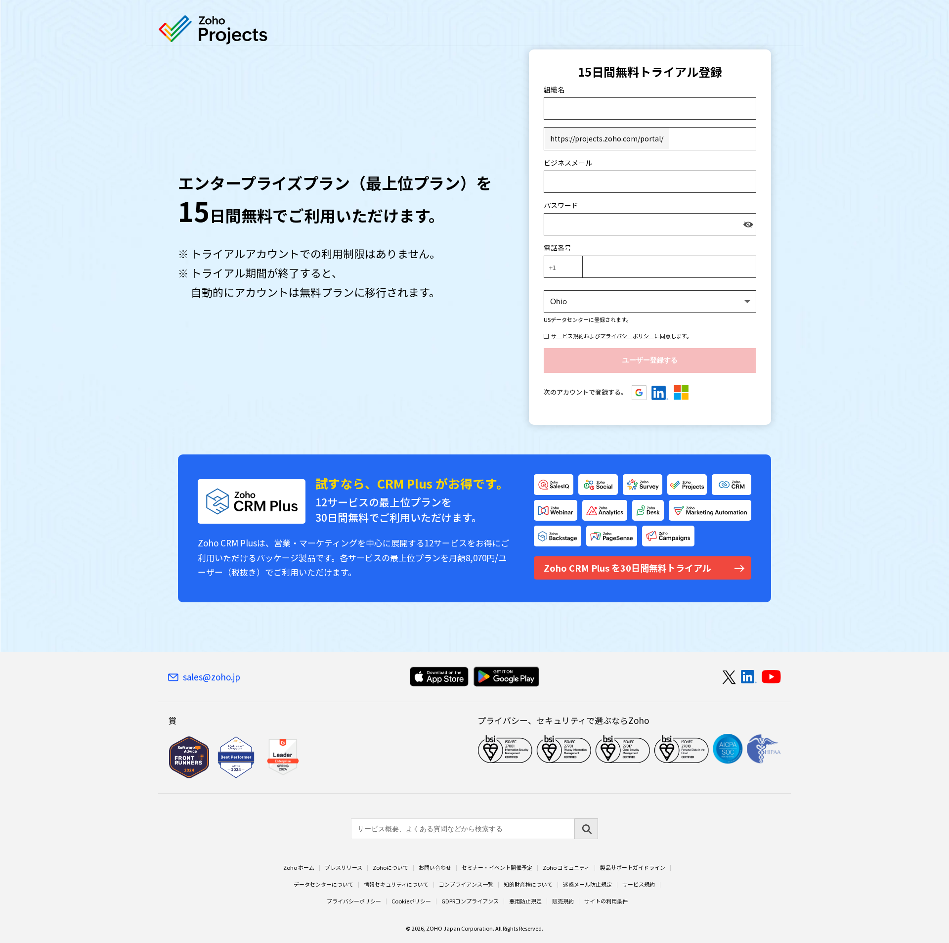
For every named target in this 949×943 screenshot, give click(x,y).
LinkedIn (660, 393)
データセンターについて (323, 885)
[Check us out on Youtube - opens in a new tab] (771, 677)
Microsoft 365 (681, 392)
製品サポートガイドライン (632, 868)
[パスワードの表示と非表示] (748, 224)
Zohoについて (390, 868)
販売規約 (563, 901)
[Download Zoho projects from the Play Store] (506, 677)
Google (639, 393)
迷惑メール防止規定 (587, 885)
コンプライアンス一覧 (466, 885)
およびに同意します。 (621, 336)
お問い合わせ (435, 868)
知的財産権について (528, 885)
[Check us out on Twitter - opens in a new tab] (729, 677)
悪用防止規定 (525, 901)
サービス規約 (567, 336)
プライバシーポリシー (627, 336)
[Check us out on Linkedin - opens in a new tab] (748, 677)
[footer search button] (586, 828)
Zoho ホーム (298, 868)
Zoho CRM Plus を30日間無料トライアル (627, 568)
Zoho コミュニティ (566, 868)
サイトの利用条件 (606, 901)
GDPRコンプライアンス (470, 901)
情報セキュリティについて (396, 885)
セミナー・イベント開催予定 (497, 868)
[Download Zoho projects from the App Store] (439, 677)
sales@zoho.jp (211, 677)
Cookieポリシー (411, 901)
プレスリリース (343, 868)
